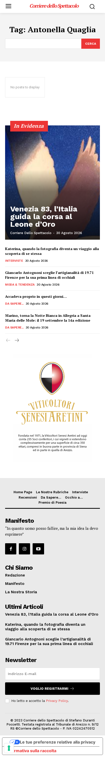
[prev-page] (8, 340)
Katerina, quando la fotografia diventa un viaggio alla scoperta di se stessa (45, 626)
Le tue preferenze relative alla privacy (57, 742)
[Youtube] (38, 548)
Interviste (14, 260)
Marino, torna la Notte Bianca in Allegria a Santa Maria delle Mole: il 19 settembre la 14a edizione (47, 318)
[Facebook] (10, 548)
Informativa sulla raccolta (31, 750)
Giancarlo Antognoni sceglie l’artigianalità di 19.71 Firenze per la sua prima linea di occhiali (49, 275)
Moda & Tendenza (20, 284)
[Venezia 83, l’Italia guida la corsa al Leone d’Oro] (52, 182)
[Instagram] (24, 548)
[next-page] (16, 340)
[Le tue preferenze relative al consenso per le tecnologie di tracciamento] (9, 748)
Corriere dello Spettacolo (30, 233)
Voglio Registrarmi (49, 688)
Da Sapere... (14, 303)
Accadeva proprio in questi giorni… (36, 296)
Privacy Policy (57, 701)
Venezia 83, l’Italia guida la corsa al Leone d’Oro (43, 216)
